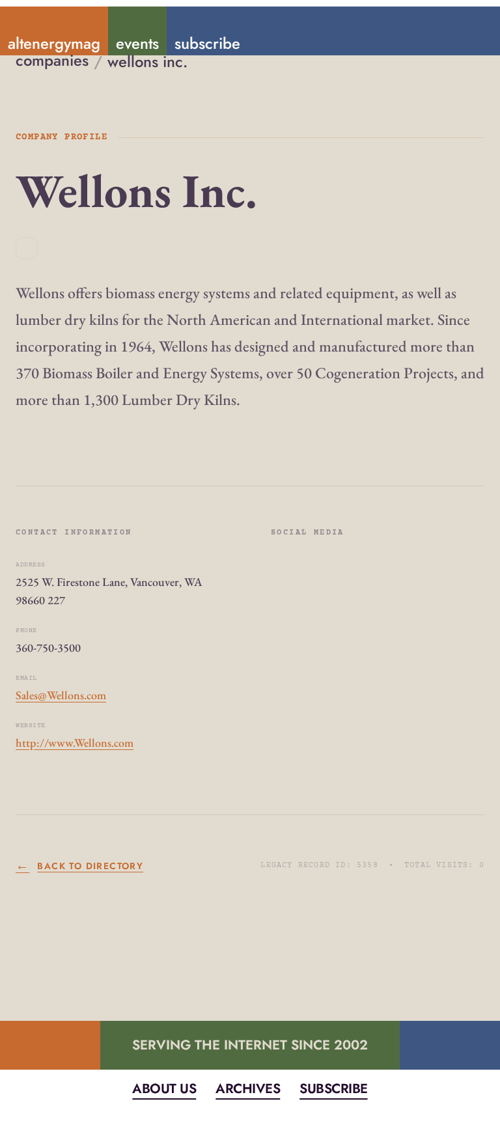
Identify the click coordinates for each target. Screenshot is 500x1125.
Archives (247, 1088)
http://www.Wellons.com (74, 742)
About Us (164, 1088)
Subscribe (333, 1088)
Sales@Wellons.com (61, 695)
